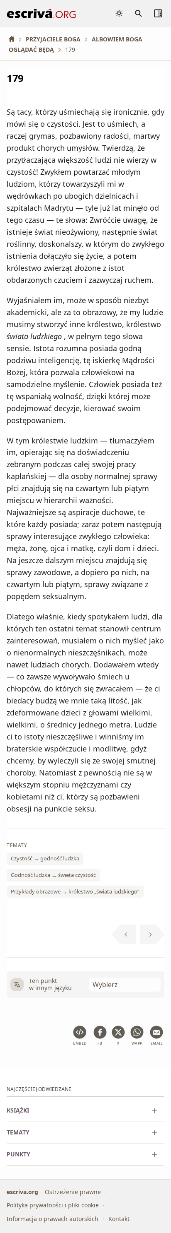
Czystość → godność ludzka (45, 858)
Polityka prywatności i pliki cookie (53, 1205)
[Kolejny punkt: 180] (152, 934)
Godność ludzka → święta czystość (53, 875)
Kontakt (118, 1219)
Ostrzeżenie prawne (73, 1192)
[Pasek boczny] (158, 13)
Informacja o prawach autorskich (52, 1219)
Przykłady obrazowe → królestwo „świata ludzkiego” (75, 891)
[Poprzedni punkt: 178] (124, 934)
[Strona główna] (14, 39)
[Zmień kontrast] (119, 13)
